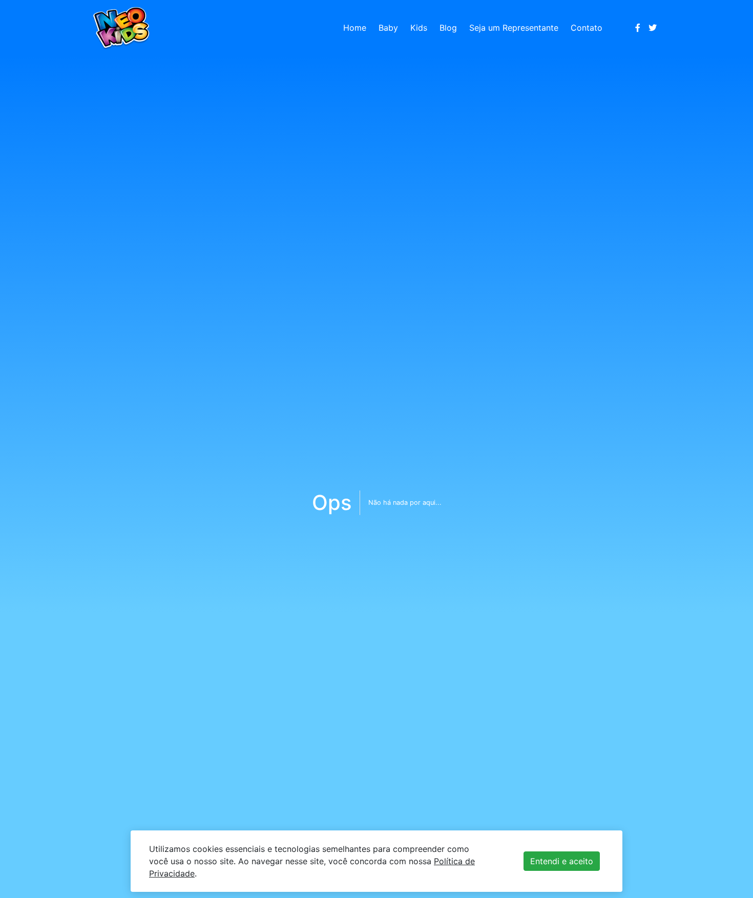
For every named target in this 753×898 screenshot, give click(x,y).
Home (354, 28)
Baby (388, 28)
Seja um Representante (513, 28)
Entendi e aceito (561, 861)
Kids (418, 28)
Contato (586, 28)
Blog (448, 28)
